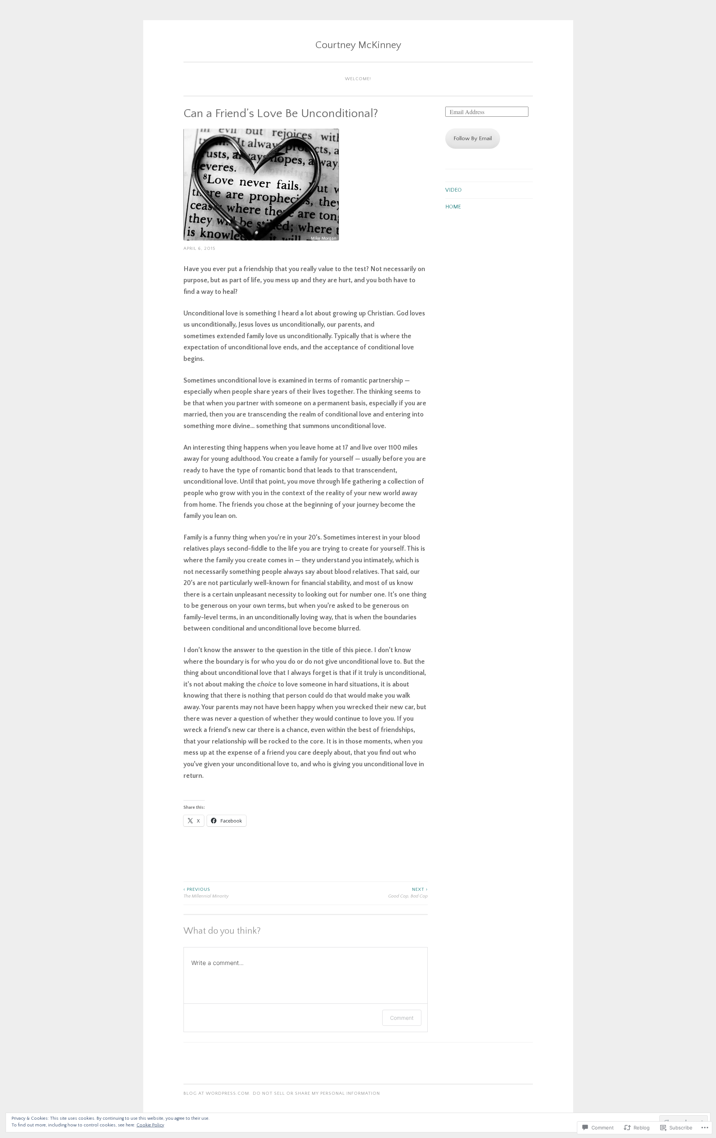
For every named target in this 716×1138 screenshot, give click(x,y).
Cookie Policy (150, 1125)
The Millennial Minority (206, 893)
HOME (453, 207)
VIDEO (453, 190)
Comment (402, 1018)
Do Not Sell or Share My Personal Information (316, 1093)
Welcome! (358, 78)
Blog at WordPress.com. (217, 1093)
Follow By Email (472, 138)
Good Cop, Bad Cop (408, 893)
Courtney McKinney (358, 45)
